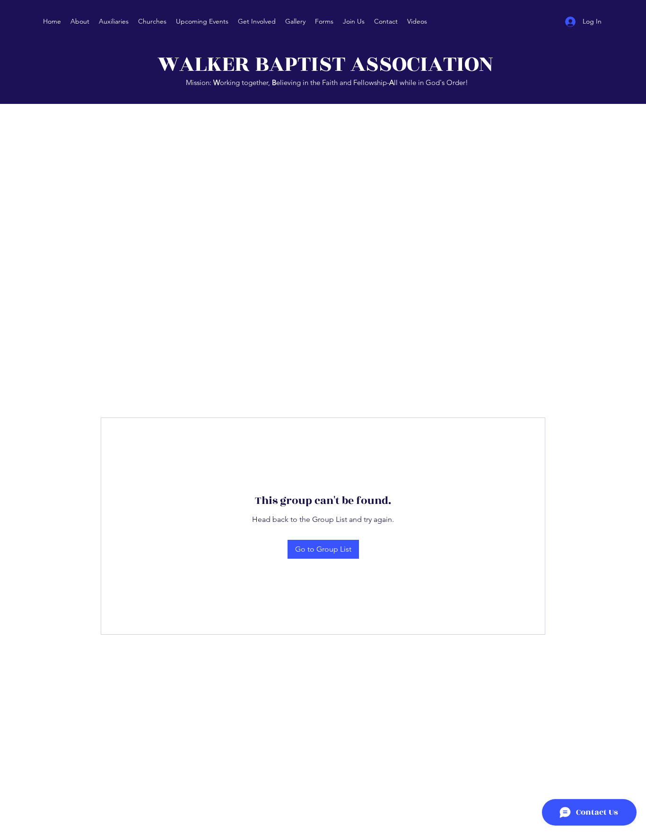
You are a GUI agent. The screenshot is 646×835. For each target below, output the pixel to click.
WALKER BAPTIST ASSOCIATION (327, 64)
